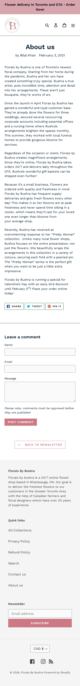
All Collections (19, 530)
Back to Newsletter (43, 444)
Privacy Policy (19, 541)
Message (10, 378)
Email (8, 361)
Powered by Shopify (57, 672)
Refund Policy (19, 552)
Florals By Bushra (32, 672)
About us (15, 585)
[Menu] (73, 25)
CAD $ (39, 649)
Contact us (17, 574)
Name (9, 344)
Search (13, 563)
